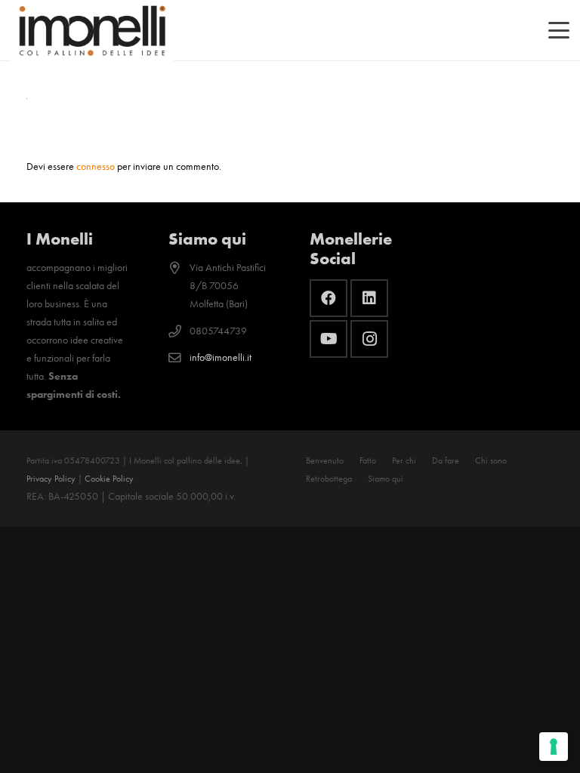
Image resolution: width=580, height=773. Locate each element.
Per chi (404, 460)
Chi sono (491, 460)
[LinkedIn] (369, 298)
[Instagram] (369, 339)
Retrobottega (329, 478)
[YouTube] (328, 339)
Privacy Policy (51, 478)
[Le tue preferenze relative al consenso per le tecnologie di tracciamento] (553, 746)
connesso (95, 166)
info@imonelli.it (220, 357)
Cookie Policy (109, 478)
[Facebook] (328, 298)
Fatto (367, 460)
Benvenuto (325, 460)
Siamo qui (385, 478)
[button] (559, 30)
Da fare (445, 460)
